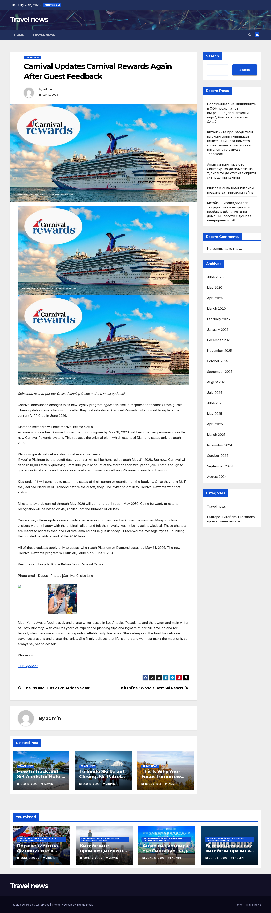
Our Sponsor (28, 666)
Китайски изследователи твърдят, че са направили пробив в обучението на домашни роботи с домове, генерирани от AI (230, 211)
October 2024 (217, 456)
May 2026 (214, 288)
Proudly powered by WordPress (30, 904)
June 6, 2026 (30, 857)
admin (47, 89)
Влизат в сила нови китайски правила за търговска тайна (229, 850)
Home (19, 35)
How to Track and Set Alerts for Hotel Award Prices (39, 776)
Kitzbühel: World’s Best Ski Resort (152, 688)
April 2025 (215, 424)
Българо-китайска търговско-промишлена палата (231, 519)
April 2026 (215, 298)
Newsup (67, 904)
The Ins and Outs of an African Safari (57, 688)
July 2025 (214, 393)
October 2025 (217, 361)
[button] (250, 35)
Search (212, 56)
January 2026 (218, 330)
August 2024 (217, 477)
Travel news (29, 19)
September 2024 (220, 466)
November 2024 (219, 445)
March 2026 (216, 309)
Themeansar (84, 904)
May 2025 (214, 414)
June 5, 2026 (219, 857)
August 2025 (216, 382)
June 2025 (215, 403)
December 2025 (219, 340)
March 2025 (216, 435)
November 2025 (219, 351)
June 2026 (215, 277)
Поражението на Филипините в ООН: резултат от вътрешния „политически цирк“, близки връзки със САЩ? (231, 113)
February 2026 (218, 319)
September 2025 (220, 372)
